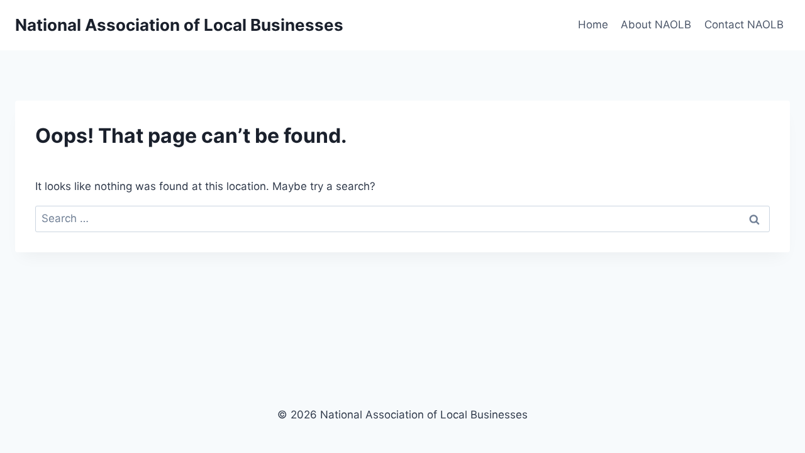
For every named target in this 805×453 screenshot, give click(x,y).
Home (593, 24)
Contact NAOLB (744, 24)
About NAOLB (656, 24)
